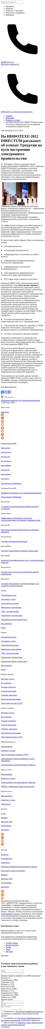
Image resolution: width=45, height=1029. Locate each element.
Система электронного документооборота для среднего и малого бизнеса (20, 585)
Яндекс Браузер (12, 945)
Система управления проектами (14, 541)
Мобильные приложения (11, 607)
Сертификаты (6, 859)
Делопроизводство (8, 595)
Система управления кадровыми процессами (19, 551)
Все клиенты (6, 683)
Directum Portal (5, 474)
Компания (10, 118)
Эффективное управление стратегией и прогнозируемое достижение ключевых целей (20, 519)
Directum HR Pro (6, 465)
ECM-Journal (6, 826)
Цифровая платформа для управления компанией (21, 493)
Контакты (5, 412)
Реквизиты (5, 863)
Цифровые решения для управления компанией (20, 400)
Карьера (4, 818)
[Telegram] (5, 392)
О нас (3, 814)
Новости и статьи (13, 120)
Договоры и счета (8, 599)
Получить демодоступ (10, 64)
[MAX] (9, 392)
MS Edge (9, 952)
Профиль (4, 854)
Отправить (5, 1027)
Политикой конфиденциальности (29, 1011)
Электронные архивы (10, 603)
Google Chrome (12, 943)
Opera (8, 949)
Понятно (4, 956)
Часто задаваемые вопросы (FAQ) (15, 755)
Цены (3, 628)
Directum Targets (6, 452)
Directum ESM (5, 470)
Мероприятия (6, 747)
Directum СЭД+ (5, 456)
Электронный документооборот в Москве (18, 765)
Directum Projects (6, 461)
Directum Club (6, 822)
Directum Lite (5, 478)
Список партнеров (8, 691)
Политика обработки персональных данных (19, 867)
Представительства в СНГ (11, 703)
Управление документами (11, 615)
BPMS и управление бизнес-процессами (17, 786)
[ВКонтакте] (2, 392)
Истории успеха (7, 679)
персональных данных (10, 914)
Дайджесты (5, 804)
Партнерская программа (11, 699)
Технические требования (11, 483)
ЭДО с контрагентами (10, 611)
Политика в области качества (13, 871)
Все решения (6, 624)
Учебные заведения (9, 695)
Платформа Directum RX (8, 443)
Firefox (8, 947)
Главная (9, 116)
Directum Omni (5, 448)
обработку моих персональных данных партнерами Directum (22, 1024)
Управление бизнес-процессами (14, 620)
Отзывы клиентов (8, 687)
